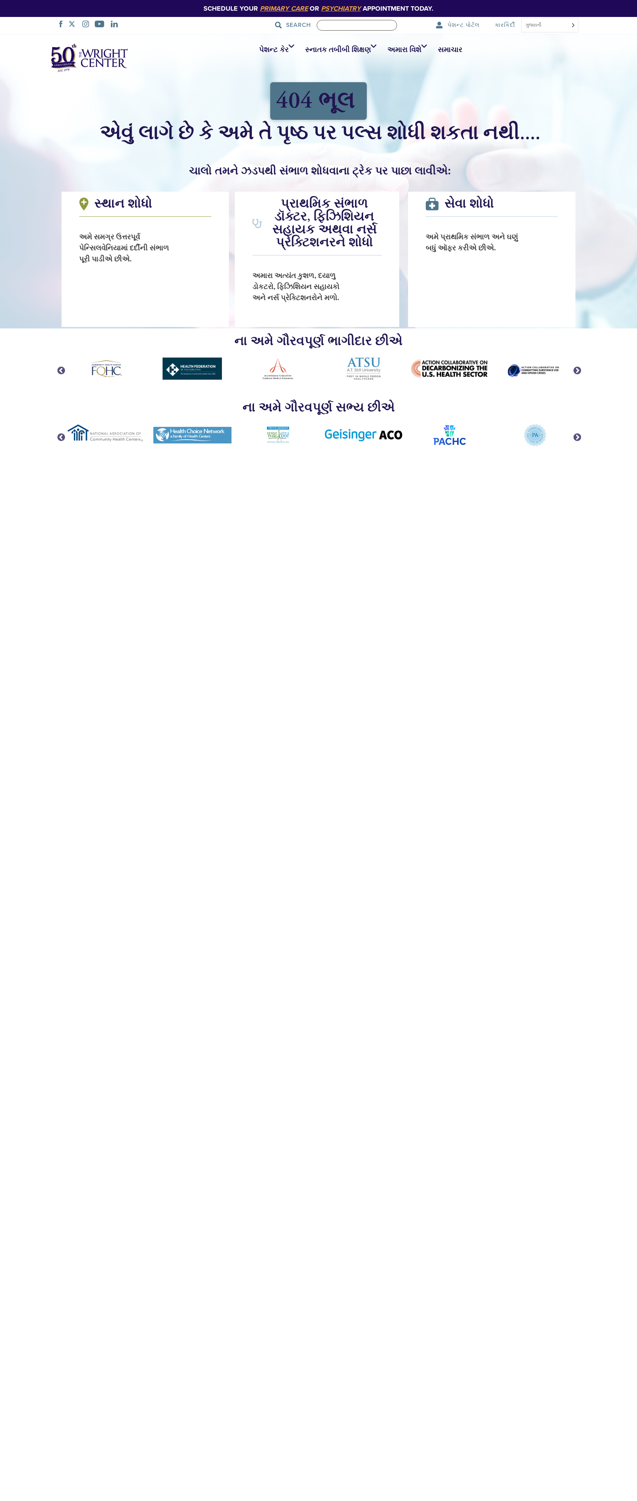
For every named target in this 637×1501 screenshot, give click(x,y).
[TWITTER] (74, 25)
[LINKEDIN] (116, 25)
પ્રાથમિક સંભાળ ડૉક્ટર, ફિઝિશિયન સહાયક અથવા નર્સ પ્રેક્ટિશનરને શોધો (324, 223)
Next (576, 370)
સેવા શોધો (469, 204)
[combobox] (549, 26)
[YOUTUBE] (101, 25)
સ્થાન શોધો (123, 204)
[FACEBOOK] (63, 25)
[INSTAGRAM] (87, 25)
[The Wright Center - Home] (90, 57)
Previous (60, 370)
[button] (275, 49)
